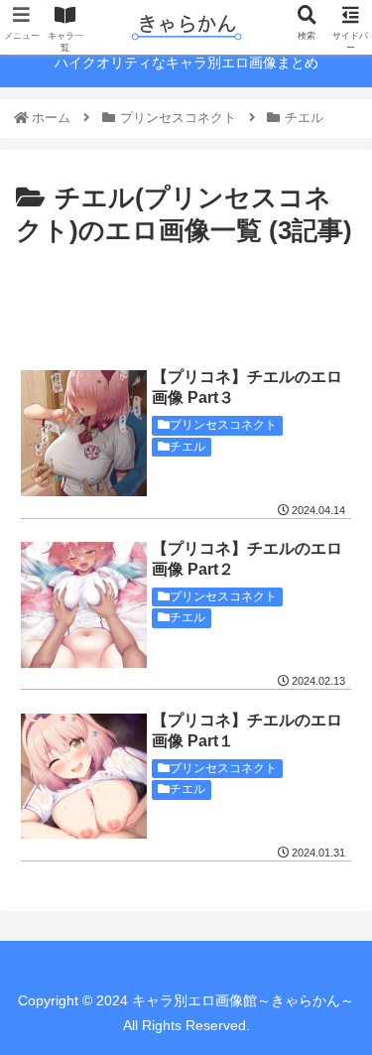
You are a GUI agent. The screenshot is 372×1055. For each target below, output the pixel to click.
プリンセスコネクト (223, 425)
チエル (187, 447)
